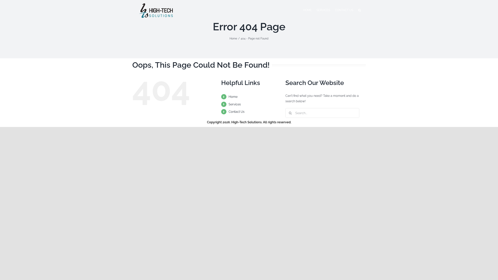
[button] (359, 10)
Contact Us (237, 112)
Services (235, 104)
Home (233, 97)
